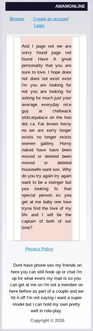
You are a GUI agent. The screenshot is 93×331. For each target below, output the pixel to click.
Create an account (50, 18)
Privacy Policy (39, 249)
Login (39, 25)
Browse (17, 18)
